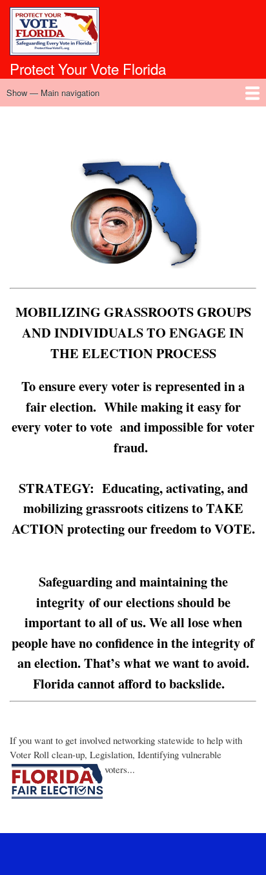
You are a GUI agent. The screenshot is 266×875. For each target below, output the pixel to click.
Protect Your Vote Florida (88, 68)
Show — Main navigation (52, 92)
